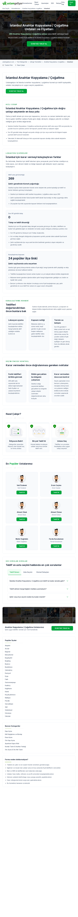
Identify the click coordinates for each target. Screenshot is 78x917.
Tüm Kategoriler (22, 62)
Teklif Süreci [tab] (14, 572)
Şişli (6, 707)
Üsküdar (8, 716)
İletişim (58, 3)
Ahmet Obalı (22, 512)
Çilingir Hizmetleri (35, 62)
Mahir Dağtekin (22, 539)
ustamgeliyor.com (8, 62)
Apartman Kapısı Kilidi (12, 743)
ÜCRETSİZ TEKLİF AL (39, 44)
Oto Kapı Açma (10, 740)
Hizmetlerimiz (27, 3)
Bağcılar (7, 652)
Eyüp (6, 676)
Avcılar (7, 648)
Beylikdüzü (8, 667)
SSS (52, 3)
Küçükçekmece (10, 695)
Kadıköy (7, 685)
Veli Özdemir (22, 485)
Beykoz (7, 664)
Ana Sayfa (5, 8)
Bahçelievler (9, 655)
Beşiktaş (8, 661)
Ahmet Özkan (56, 512)
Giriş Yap (62, 3)
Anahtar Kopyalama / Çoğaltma (54, 62)
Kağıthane (8, 688)
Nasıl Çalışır (37, 3)
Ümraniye (8, 713)
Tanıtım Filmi (9, 65)
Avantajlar (45, 3)
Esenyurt (8, 673)
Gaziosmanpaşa (10, 682)
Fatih (6, 679)
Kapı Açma (8, 731)
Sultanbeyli (8, 710)
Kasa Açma (8, 737)
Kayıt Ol (71, 3)
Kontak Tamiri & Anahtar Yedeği (15, 746)
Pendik (7, 701)
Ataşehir (7, 645)
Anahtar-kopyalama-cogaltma (32, 8)
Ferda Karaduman (56, 539)
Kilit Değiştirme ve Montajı (13, 734)
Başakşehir (8, 658)
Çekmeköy (8, 670)
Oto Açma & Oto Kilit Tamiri (14, 749)
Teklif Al (22, 492)
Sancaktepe (9, 704)
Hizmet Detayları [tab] (42, 572)
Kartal (7, 691)
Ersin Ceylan (56, 485)
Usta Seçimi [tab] (27, 572)
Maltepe (7, 698)
